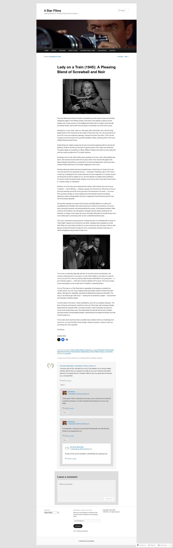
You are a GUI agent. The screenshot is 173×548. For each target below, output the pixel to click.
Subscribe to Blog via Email (82, 510)
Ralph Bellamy (85, 352)
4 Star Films (52, 10)
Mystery (82, 350)
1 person (69, 380)
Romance (88, 350)
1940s (72, 350)
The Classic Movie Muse (67, 366)
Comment (109, 498)
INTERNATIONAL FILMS (87, 50)
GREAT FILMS (73, 50)
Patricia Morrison (76, 352)
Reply (63, 385)
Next (127, 56)
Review (92, 352)
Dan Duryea (101, 350)
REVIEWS (62, 50)
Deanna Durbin (109, 350)
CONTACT (113, 50)
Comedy (77, 350)
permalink (68, 353)
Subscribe (78, 526)
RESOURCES (102, 50)
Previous (120, 56)
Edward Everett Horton (63, 352)
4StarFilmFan (71, 392)
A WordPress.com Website (86, 541)
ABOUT (54, 50)
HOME (46, 50)
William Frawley (99, 352)
